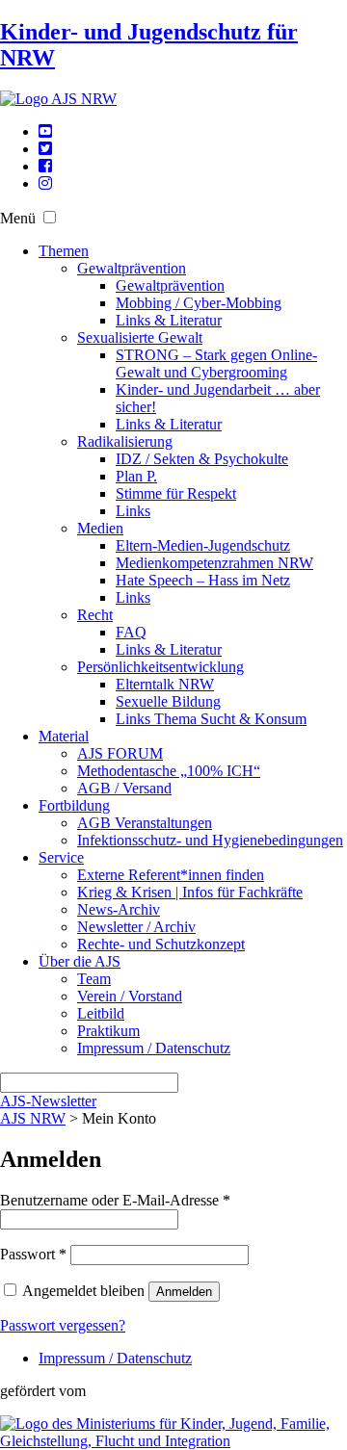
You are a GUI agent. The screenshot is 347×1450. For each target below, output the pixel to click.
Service (61, 857)
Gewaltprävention (131, 268)
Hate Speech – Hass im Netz (203, 580)
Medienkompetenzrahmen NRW (214, 563)
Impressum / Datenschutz (153, 1048)
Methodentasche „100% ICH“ (168, 771)
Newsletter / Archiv (136, 927)
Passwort (33, 1254)
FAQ (131, 632)
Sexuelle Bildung (168, 701)
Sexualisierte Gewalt (139, 337)
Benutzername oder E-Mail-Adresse (115, 1200)
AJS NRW (33, 1118)
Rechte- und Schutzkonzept (161, 944)
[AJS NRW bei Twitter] (45, 149)
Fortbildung (74, 805)
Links (133, 511)
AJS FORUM (120, 753)
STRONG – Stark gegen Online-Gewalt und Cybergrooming (216, 363)
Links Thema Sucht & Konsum (211, 719)
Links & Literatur (169, 320)
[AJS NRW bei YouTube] (45, 131)
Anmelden (184, 1291)
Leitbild (100, 1013)
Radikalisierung (125, 441)
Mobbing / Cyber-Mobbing (198, 303)
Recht (95, 615)
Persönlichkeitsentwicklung (160, 667)
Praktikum (108, 1031)
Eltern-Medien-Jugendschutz (203, 545)
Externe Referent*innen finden (170, 875)
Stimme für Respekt (176, 493)
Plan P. (136, 476)
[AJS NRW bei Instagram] (45, 183)
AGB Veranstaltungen (144, 823)
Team (94, 979)
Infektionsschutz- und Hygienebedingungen (210, 840)
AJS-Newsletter (48, 1101)
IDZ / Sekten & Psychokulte (202, 459)
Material (64, 736)
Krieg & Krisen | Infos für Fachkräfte (190, 892)
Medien (100, 528)
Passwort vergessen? (62, 1325)
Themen (64, 251)
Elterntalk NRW (165, 684)
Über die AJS (79, 961)
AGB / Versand (124, 788)
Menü (18, 218)
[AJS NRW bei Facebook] (45, 166)
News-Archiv (118, 909)
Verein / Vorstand (129, 996)
